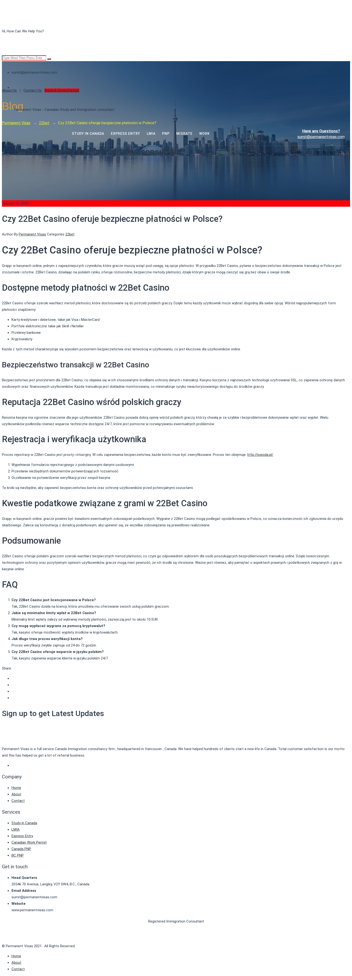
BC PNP (17, 855)
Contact (18, 801)
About (16, 794)
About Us (9, 90)
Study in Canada (24, 823)
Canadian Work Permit (29, 842)
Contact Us (32, 90)
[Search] (49, 59)
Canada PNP (21, 849)
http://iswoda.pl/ (260, 455)
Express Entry (22, 836)
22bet (69, 234)
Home (16, 788)
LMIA (15, 829)
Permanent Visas (32, 234)
